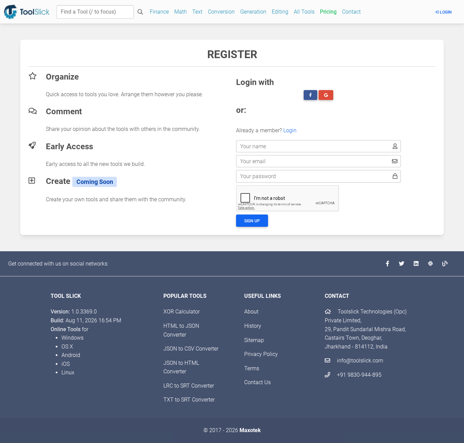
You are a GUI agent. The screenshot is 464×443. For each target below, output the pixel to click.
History (252, 326)
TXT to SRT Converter (189, 399)
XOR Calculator (181, 311)
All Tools (304, 11)
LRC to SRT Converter (188, 385)
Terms (251, 368)
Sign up (252, 221)
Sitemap (254, 340)
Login (445, 12)
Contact (351, 11)
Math (180, 11)
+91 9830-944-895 (358, 375)
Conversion (221, 11)
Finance (159, 11)
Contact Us (257, 382)
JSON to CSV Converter (190, 348)
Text (197, 11)
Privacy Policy (261, 354)
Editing (280, 11)
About (251, 311)
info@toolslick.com (359, 360)
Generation (253, 11)
